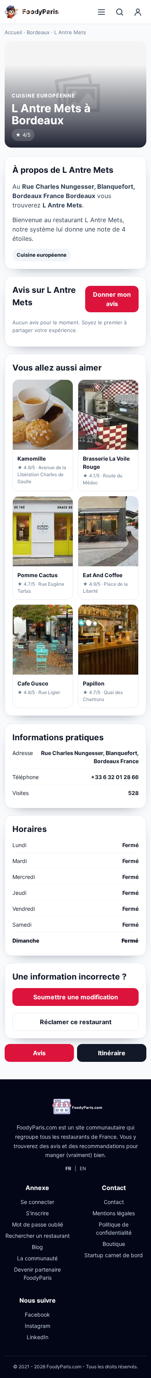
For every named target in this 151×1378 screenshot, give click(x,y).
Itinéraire (111, 1053)
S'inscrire (37, 1213)
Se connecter (37, 1202)
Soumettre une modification (75, 997)
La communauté (37, 1258)
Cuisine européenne (42, 255)
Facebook (37, 1314)
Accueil (13, 32)
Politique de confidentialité (114, 1228)
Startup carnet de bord (113, 1255)
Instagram (37, 1325)
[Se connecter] (137, 12)
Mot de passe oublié (37, 1224)
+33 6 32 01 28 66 (115, 777)
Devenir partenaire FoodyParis (37, 1273)
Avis (39, 1053)
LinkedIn (37, 1337)
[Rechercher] (119, 12)
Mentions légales (114, 1213)
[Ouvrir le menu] (101, 12)
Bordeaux (38, 32)
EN (83, 1168)
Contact (114, 1202)
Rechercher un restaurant (37, 1235)
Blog (37, 1247)
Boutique (114, 1244)
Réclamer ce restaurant (76, 1022)
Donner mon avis (112, 299)
